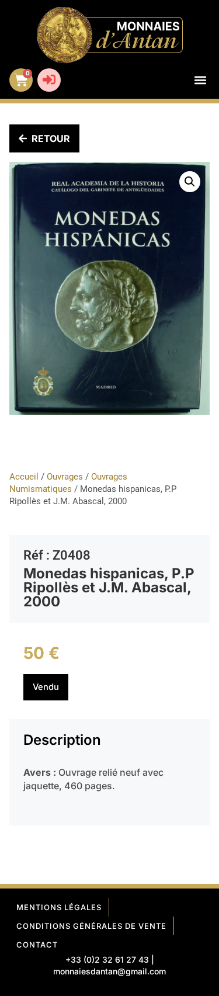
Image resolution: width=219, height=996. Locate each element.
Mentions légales (59, 907)
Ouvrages (65, 476)
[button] (200, 80)
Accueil (24, 476)
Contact (37, 944)
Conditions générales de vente (91, 926)
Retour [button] (51, 138)
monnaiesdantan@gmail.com (109, 971)
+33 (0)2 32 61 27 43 (107, 959)
